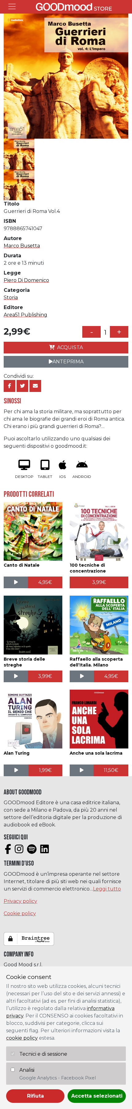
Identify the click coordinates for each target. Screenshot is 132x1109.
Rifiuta (35, 1096)
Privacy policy (20, 901)
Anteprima (67, 362)
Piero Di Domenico (26, 280)
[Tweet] (22, 386)
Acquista (70, 347)
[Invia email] (35, 386)
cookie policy (22, 1038)
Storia (11, 297)
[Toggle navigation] (12, 6)
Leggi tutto (107, 889)
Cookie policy (20, 913)
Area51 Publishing (25, 315)
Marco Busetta (22, 246)
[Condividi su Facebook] (9, 386)
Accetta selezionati (96, 1096)
